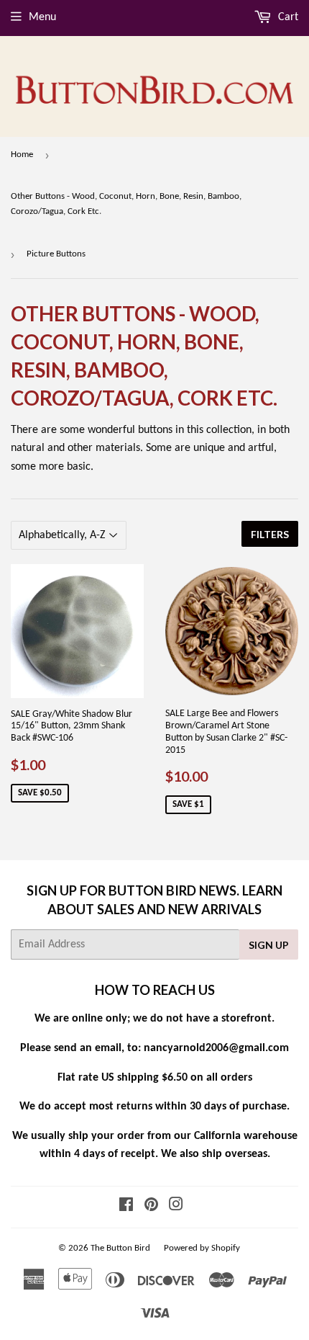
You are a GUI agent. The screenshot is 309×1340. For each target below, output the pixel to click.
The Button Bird (120, 1248)
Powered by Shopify (202, 1248)
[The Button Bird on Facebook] (126, 1206)
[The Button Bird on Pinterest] (151, 1206)
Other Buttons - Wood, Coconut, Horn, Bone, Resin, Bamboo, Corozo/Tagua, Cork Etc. (126, 204)
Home (22, 154)
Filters (270, 534)
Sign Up (269, 945)
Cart (286, 17)
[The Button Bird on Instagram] (176, 1206)
